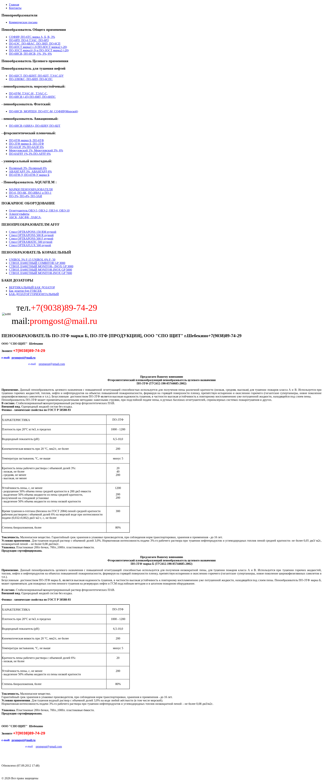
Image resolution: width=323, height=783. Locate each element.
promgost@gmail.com (52, 364)
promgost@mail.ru (24, 357)
